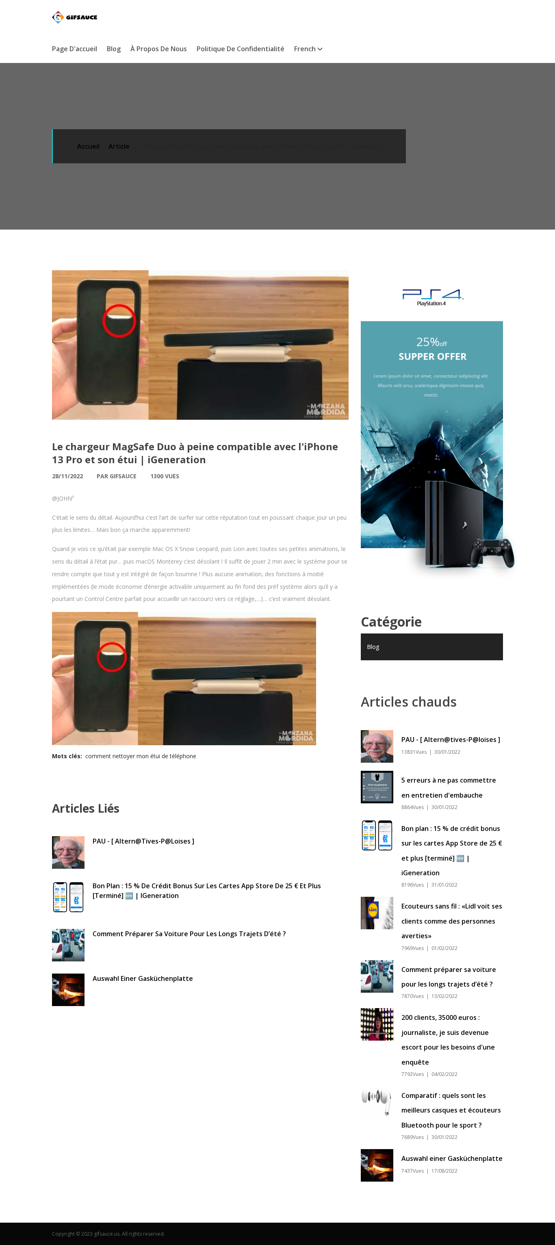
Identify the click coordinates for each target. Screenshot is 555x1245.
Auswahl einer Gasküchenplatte (143, 978)
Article (119, 146)
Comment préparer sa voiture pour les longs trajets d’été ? (189, 933)
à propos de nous (158, 48)
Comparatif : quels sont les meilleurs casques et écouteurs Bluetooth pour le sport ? (451, 1110)
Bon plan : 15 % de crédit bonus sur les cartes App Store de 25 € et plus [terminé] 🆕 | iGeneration (207, 890)
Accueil (88, 146)
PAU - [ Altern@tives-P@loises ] (143, 841)
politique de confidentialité (240, 48)
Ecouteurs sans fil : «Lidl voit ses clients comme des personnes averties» (451, 921)
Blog (114, 48)
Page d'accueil (74, 48)
